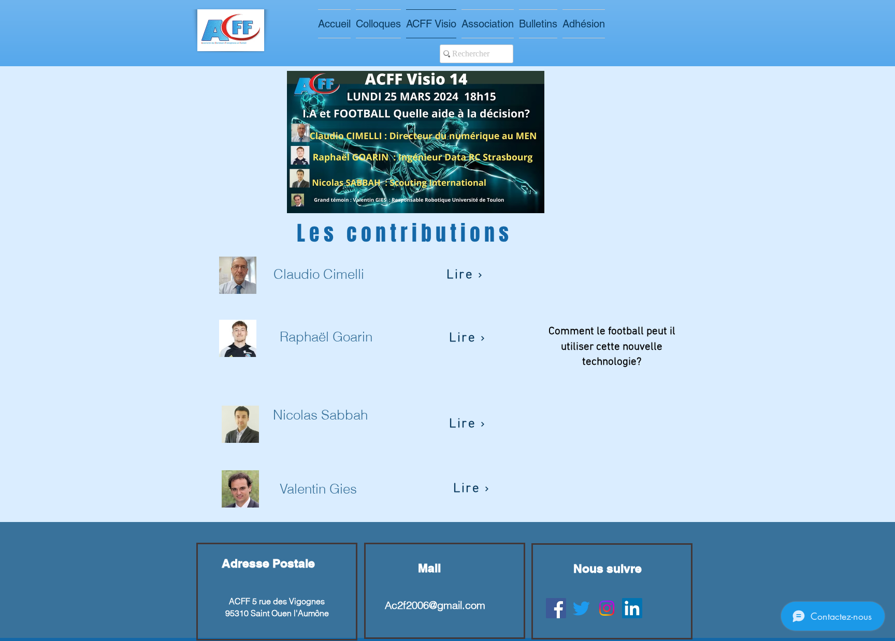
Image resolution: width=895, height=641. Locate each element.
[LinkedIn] (632, 608)
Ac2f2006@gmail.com (435, 605)
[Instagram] (607, 608)
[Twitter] (581, 608)
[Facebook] (556, 608)
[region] (276, 591)
